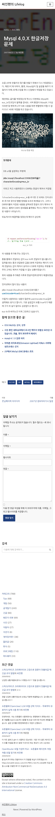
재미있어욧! (8, 637)
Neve (15, 810)
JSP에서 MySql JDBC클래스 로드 (18, 351)
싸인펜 (20, 52)
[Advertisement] (27, 227)
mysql (27, 382)
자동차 (6, 627)
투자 (5, 647)
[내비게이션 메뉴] (50, 4)
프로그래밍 (16, 30)
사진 (5, 623)
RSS (4, 815)
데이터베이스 (38, 382)
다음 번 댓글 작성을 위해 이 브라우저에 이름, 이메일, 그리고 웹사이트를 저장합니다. (27, 510)
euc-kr (11, 382)
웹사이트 (7, 457)
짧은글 (6, 642)
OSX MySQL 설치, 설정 (14, 325)
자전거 (6, 632)
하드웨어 (7, 656)
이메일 (7, 446)
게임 (5, 603)
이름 (6, 435)
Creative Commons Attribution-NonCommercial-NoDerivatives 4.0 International (24, 786)
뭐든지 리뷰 (8, 618)
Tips (5, 599)
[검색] (50, 549)
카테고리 (6, 594)
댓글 (6, 469)
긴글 (5, 613)
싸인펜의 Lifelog (9, 804)
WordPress (36, 810)
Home (6, 30)
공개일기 (7, 608)
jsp (19, 382)
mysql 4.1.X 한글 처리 (14, 338)
